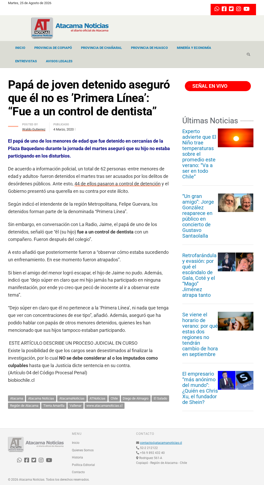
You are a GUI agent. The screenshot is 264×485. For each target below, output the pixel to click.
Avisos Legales (59, 61)
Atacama (16, 398)
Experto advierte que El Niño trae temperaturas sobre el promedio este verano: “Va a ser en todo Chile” (199, 153)
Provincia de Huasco (149, 48)
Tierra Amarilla (53, 406)
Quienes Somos (83, 450)
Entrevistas (26, 61)
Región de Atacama (24, 406)
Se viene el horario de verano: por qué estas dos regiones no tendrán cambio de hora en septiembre (200, 334)
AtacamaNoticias (72, 398)
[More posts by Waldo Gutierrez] (13, 125)
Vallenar (75, 406)
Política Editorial (83, 465)
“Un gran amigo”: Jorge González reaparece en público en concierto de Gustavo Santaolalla (198, 216)
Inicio (20, 48)
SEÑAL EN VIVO (209, 86)
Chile (114, 398)
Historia (77, 457)
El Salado (160, 398)
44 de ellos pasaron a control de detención (118, 183)
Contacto (78, 472)
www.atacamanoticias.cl (104, 406)
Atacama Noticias (41, 398)
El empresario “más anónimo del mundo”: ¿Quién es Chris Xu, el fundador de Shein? (200, 388)
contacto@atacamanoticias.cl (161, 443)
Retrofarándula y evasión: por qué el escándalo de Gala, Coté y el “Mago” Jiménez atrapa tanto (199, 275)
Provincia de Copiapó (53, 48)
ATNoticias (97, 398)
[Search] (248, 54)
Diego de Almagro (135, 398)
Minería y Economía (194, 48)
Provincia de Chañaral (101, 48)
